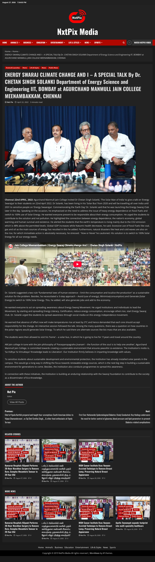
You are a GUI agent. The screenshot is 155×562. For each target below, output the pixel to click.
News (87, 42)
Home (4, 42)
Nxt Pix (10, 102)
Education (40, 42)
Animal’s (14, 42)
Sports (97, 42)
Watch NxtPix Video (142, 42)
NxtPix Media (77, 31)
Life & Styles (74, 42)
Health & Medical (14, 452)
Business (27, 42)
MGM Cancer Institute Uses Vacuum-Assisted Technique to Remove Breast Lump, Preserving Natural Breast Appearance (95, 470)
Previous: (39, 417)
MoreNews (95, 553)
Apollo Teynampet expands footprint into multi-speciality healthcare (132, 524)
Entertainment (57, 42)
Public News (53, 68)
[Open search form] (124, 42)
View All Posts (17, 402)
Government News (51, 449)
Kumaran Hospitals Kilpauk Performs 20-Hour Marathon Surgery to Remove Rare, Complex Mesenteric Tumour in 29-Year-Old (22, 470)
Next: (114, 417)
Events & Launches (13, 68)
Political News (124, 516)
